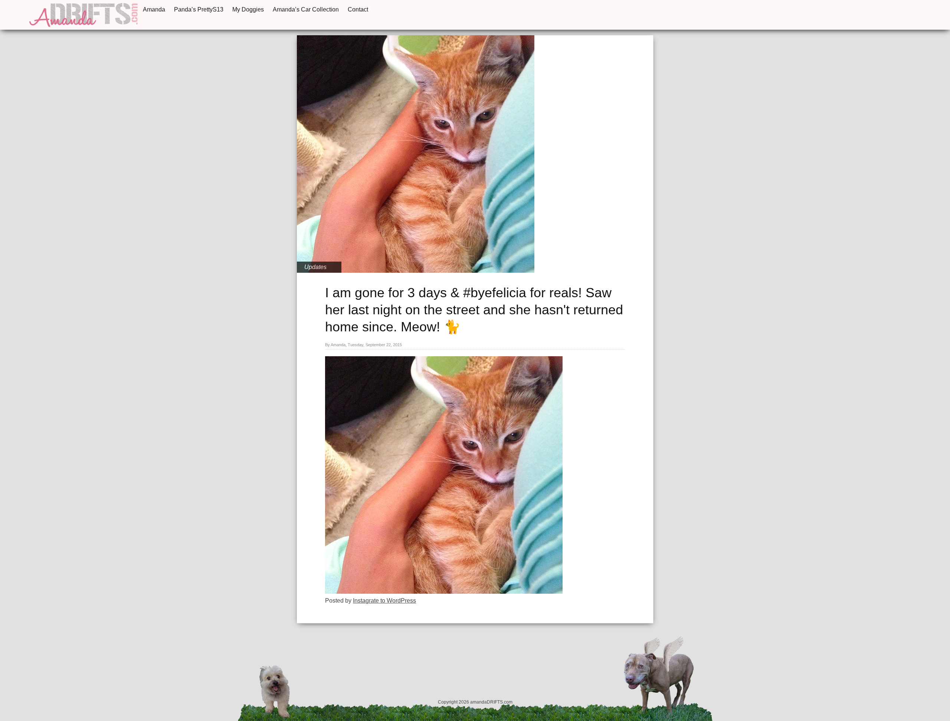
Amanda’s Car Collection (306, 9)
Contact (358, 9)
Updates (315, 267)
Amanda (154, 9)
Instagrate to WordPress (384, 600)
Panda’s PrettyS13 (198, 9)
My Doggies (248, 9)
